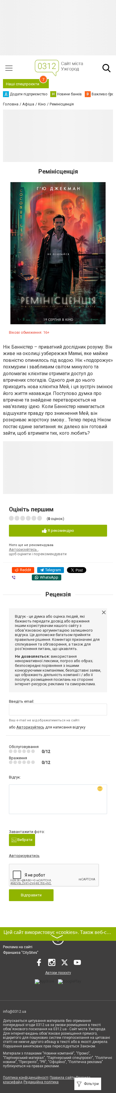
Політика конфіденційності (25, 1078)
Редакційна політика (41, 1082)
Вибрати (24, 839)
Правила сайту (62, 1078)
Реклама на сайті (17, 947)
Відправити (31, 895)
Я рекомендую (60, 530)
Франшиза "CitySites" (20, 953)
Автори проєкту (58, 973)
